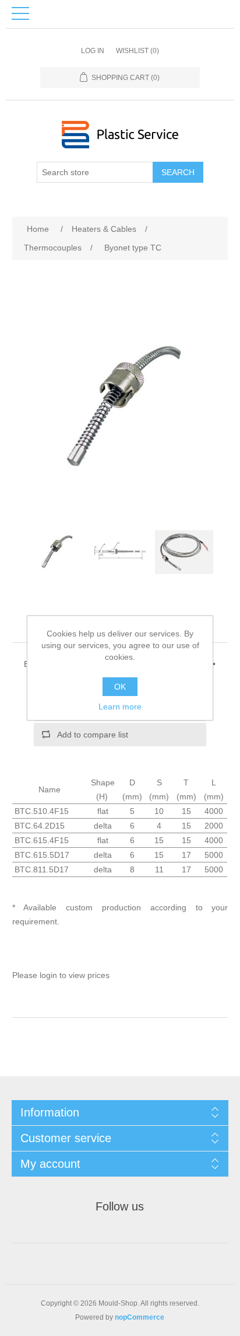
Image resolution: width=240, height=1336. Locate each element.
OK (120, 686)
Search (178, 172)
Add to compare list (92, 734)
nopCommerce (139, 1317)
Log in (92, 51)
